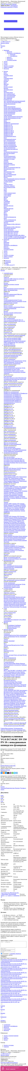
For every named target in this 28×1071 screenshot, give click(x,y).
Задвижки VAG (17, 491)
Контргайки (12, 663)
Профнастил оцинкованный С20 (12, 395)
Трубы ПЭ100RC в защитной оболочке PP (15, 723)
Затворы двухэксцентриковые (12, 509)
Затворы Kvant (17, 506)
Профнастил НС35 (9, 417)
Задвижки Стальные (14, 496)
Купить (3, 765)
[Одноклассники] (4, 773)
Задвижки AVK (17, 486)
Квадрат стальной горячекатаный (13, 312)
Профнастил (7, 122)
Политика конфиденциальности (9, 1062)
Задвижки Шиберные (16, 498)
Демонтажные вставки (10, 475)
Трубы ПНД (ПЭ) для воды (11, 713)
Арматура (6, 277)
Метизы (6, 200)
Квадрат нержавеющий (10, 571)
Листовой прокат (8, 92)
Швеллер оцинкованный (10, 442)
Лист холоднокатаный (10, 324)
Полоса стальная (8, 305)
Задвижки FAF (8, 489)
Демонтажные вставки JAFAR (17, 479)
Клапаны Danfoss (13, 517)
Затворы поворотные (14, 510)
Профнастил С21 (8, 414)
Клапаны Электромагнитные (17, 530)
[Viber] (10, 773)
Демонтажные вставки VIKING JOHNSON (15, 481)
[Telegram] (17, 773)
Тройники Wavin (21, 686)
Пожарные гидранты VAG (15, 549)
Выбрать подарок (5, 770)
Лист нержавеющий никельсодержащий (14, 335)
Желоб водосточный (18, 598)
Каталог (6, 74)
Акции (5, 61)
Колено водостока (8, 601)
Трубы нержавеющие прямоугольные (12, 370)
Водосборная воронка (9, 597)
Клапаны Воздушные (9, 525)
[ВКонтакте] (1, 773)
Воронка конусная (20, 597)
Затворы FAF (11, 505)
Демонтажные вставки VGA (11, 481)
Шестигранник (8, 574)
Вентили (6, 467)
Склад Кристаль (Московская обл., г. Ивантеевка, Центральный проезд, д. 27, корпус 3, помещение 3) (10, 895)
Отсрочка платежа (12, 60)
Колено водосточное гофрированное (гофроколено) (14, 602)
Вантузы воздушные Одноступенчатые (14, 460)
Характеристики (10, 788)
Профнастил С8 (8, 406)
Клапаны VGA (8, 522)
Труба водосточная (14, 607)
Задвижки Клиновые (17, 493)
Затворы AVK (16, 503)
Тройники (24, 665)
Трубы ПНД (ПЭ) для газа (11, 715)
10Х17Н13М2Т (11, 670)
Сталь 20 (6, 672)
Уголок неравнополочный (11, 300)
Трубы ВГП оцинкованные (11, 356)
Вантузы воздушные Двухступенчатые (13, 459)
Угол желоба (23, 607)
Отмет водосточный (13, 605)
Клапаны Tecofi (12, 520)
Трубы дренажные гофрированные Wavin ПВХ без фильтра (14, 695)
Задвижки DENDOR (20, 488)
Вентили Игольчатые (15, 469)
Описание (3, 788)
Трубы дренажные (8, 689)
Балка (5, 287)
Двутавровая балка (12, 290)
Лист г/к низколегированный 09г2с (13, 320)
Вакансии (9, 51)
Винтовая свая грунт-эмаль (11, 377)
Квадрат (6, 311)
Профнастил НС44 (9, 420)
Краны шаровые (8, 534)
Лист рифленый (8, 329)
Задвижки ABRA (8, 486)
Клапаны (6, 515)
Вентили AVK (7, 468)
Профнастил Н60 (8, 423)
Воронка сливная (8, 598)
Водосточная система (9, 595)
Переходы (11, 665)
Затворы (6, 502)
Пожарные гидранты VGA (11, 550)
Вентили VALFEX (17, 468)
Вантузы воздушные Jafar (10, 458)
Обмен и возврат (8, 67)
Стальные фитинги (9, 662)
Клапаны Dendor (22, 517)
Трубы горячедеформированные (12, 349)
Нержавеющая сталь (9, 171)
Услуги (5, 63)
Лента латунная (18, 655)
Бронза (5, 649)
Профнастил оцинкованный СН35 (12, 396)
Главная (3, 728)
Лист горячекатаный (9, 318)
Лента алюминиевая (21, 635)
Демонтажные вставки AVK (11, 476)
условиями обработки (15, 953)
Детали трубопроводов (10, 219)
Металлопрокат (9, 728)
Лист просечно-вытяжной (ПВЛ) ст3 (14, 343)
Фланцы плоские (16, 673)
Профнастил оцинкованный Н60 (13, 399)
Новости (9, 57)
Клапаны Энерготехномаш (11, 532)
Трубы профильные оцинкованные (13, 451)
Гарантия (6, 1046)
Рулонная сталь (8, 332)
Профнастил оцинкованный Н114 (12, 402)
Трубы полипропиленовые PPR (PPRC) (14, 718)
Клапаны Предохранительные (12, 527)
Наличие (17, 788)
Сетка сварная (7, 615)
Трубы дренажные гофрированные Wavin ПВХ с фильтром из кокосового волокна (15, 700)
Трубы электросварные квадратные (13, 383)
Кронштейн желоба (14, 604)
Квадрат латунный (9, 655)
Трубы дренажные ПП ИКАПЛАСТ (13, 707)
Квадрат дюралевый (9, 640)
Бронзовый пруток (9, 650)
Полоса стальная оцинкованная (14, 307)
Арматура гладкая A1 (18, 278)
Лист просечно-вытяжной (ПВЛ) (12, 338)
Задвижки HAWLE (17, 489)
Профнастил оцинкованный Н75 (12, 401)
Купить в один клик (10, 765)
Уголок (6, 298)
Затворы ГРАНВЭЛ (19, 508)
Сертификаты (13, 56)
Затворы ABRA (8, 503)
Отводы (6, 665)
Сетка (5, 191)
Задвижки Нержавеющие (10, 495)
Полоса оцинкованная (9, 434)
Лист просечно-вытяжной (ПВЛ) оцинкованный (15, 341)
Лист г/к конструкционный (11, 319)
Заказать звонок (5, 43)
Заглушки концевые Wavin (11, 682)
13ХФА (25, 670)
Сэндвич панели (8, 184)
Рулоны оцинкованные (10, 440)
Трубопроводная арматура (11, 152)
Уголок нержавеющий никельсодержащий (13, 300)
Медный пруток (15, 645)
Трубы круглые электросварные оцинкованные (13, 363)
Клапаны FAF (7, 519)
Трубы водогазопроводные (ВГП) (13, 355)
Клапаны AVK (16, 516)
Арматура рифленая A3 (10, 280)
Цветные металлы (8, 208)
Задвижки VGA (13, 492)
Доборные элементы (9, 592)
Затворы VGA (10, 508)
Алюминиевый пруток (10, 635)
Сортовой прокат (8, 78)
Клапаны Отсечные (20, 526)
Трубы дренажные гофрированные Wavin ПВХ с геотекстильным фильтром (15, 697)
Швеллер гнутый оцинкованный (12, 444)
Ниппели (22, 663)
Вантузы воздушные (9, 457)
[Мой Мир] (6, 773)
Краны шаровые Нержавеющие (17, 537)
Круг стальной (8, 564)
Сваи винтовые (8, 376)
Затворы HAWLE (8, 506)
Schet (2, 795)
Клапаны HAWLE (16, 519)
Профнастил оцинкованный (11, 392)
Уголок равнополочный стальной (15, 302)
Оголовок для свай (12, 380)
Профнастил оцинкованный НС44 (13, 398)
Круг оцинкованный (9, 431)
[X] (8, 773)
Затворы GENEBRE (20, 505)
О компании (7, 1024)
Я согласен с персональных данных (11, 954)
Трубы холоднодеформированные (13, 352)
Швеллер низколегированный (13, 295)
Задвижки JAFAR (8, 491)
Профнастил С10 (8, 409)
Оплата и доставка (9, 65)
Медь (5, 643)
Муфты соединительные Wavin (13, 682)
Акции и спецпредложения (11, 1035)
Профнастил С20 (8, 411)
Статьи (5, 64)
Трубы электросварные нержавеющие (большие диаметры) (14, 372)
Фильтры (6, 554)
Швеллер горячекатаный (10, 294)
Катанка (6, 283)
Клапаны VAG (20, 520)
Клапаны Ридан (16, 529)
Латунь (6, 653)
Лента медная (7, 645)
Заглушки (6, 663)
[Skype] (15, 773)
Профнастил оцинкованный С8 (12, 393)
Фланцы (6, 669)
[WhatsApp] (12, 773)
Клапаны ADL (7, 516)
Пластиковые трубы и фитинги (12, 227)
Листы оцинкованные (9, 437)
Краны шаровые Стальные (11, 540)
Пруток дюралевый (20, 636)
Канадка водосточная (18, 599)
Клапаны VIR (15, 522)
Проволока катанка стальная (11, 284)
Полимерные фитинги (10, 680)
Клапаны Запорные (20, 525)
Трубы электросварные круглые (12, 386)
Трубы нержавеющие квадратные (13, 368)
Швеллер (6, 293)
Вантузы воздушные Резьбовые (14, 462)
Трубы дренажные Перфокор (14, 702)
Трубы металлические (9, 106)
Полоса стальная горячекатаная (12, 307)
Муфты (18, 663)
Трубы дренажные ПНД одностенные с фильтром (15, 705)
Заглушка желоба (8, 599)
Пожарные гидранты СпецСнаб (14, 551)
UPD (2, 798)
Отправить (3, 956)
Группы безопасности (9, 472)
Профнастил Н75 (8, 426)
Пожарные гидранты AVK (11, 546)
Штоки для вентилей (9, 558)
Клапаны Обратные (9, 526)
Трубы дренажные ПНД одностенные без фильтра (14, 703)
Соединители (17, 665)
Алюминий (7, 633)
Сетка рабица (7, 618)
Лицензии (12, 54)
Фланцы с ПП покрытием (17, 674)
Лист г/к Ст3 (21, 321)
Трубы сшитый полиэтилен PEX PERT (14, 725)
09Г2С (5, 670)
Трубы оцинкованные (9, 359)
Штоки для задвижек (20, 558)
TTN (2, 801)
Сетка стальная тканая (10, 612)
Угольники (7, 666)
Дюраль (6, 639)
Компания (6, 50)
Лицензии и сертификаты (14, 53)
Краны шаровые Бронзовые (11, 536)
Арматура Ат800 (8, 278)
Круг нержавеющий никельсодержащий (13, 568)
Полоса (6, 577)
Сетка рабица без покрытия (11, 619)
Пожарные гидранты (9, 544)
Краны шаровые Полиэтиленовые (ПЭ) (14, 539)
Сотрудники (7, 1029)
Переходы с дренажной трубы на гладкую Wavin (15, 685)
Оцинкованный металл (10, 139)
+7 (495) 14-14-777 (5, 41)
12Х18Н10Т (19, 670)
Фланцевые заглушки (14, 672)
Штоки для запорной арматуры (12, 557)
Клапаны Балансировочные (17, 523)
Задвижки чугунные (9, 485)
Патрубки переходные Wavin (13, 684)
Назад (5, 72)
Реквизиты (10, 58)
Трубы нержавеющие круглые (14, 368)
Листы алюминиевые (9, 636)
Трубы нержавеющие (9, 366)
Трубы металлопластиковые (11, 710)
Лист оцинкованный (9, 327)
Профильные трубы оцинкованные (13, 360)
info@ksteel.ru (14, 5)
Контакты (6, 68)
